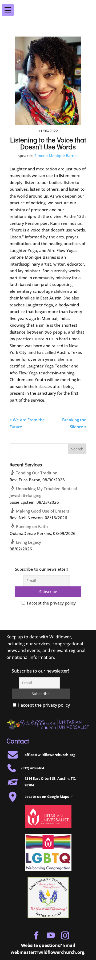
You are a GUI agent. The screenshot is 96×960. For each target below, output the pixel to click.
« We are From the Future (27, 423)
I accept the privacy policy (51, 603)
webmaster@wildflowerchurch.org (47, 952)
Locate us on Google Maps (47, 796)
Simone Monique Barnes (56, 155)
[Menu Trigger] (88, 6)
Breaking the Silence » (74, 423)
